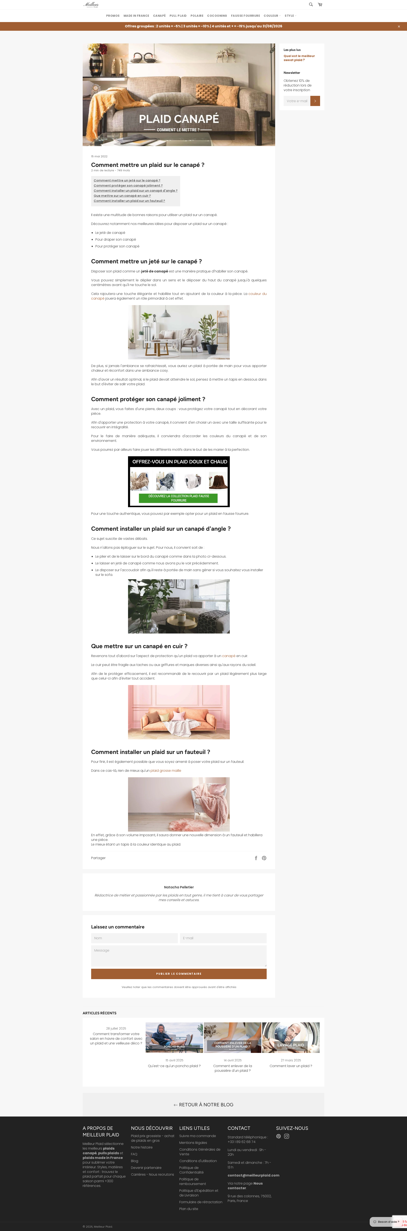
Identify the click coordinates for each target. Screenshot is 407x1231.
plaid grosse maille (166, 770)
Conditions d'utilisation (198, 1160)
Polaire (197, 16)
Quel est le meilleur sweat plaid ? (299, 58)
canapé (229, 655)
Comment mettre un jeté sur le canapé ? (127, 181)
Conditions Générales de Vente (199, 1152)
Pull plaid (178, 16)
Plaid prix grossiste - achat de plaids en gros (152, 1138)
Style (290, 16)
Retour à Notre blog (205, 1105)
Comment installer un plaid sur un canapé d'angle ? (136, 191)
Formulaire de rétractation (200, 1202)
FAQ (134, 1154)
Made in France (136, 16)
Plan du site (188, 1208)
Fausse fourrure (245, 16)
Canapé (159, 16)
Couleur (271, 16)
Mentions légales (193, 1142)
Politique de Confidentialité (191, 1170)
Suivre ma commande (197, 1135)
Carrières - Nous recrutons (152, 1174)
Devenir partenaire (146, 1167)
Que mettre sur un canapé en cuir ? (122, 196)
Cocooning (217, 16)
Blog (134, 1160)
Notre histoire (142, 1147)
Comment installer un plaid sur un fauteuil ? (129, 201)
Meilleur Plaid (103, 1226)
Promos (113, 16)
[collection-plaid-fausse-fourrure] (179, 481)
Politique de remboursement (192, 1181)
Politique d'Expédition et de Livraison (198, 1193)
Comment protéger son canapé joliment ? (128, 186)
